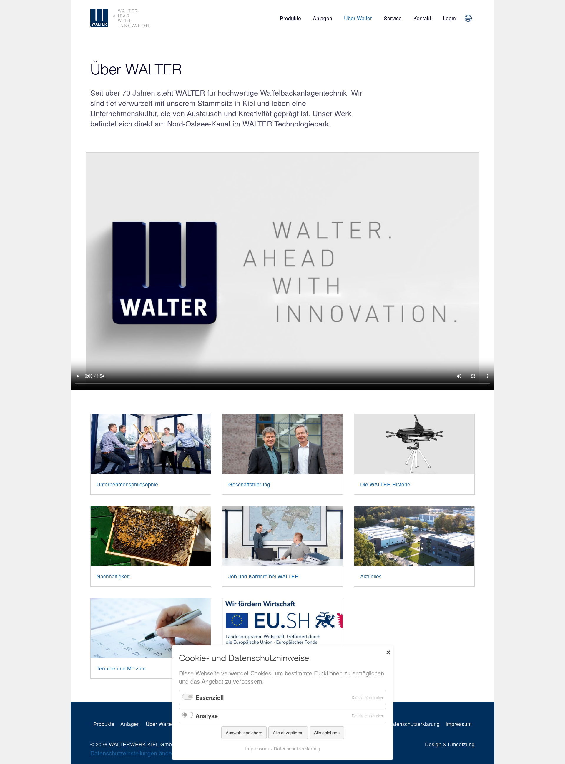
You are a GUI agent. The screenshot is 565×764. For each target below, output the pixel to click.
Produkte (290, 18)
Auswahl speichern (244, 732)
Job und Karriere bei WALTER (263, 576)
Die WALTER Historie (385, 484)
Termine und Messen (121, 668)
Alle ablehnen (327, 732)
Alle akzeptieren (288, 732)
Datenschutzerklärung (414, 724)
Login (449, 18)
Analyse (206, 715)
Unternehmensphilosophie (127, 484)
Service (393, 18)
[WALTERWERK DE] (151, 18)
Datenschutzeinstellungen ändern (133, 753)
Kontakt (422, 18)
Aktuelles (371, 576)
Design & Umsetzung (450, 744)
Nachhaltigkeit (113, 576)
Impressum (459, 724)
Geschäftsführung (249, 484)
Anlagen (322, 18)
